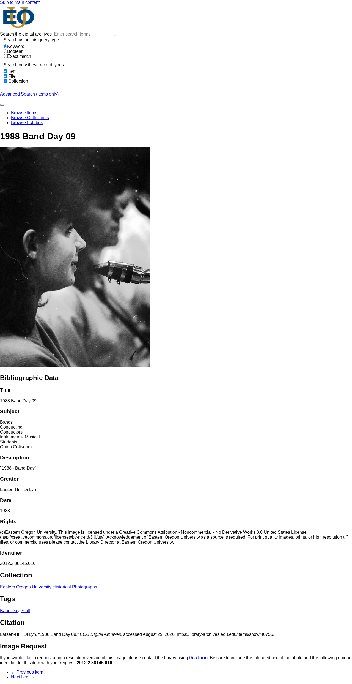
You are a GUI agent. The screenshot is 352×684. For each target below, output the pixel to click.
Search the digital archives (26, 34)
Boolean (15, 51)
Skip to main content (20, 2)
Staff (25, 610)
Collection (18, 81)
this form (198, 657)
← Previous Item (27, 672)
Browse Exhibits (27, 122)
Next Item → (23, 677)
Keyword (15, 46)
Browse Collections (30, 117)
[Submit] (2, 105)
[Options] (115, 35)
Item (12, 71)
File (12, 76)
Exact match (19, 56)
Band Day (9, 610)
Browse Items (24, 112)
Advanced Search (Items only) (29, 94)
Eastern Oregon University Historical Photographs (48, 587)
